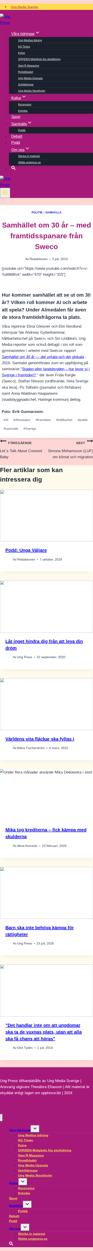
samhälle (11, 428)
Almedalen (22, 420)
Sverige (29, 428)
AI (6, 420)
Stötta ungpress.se (29, 162)
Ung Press (24, 657)
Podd (15, 142)
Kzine (21, 53)
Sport (15, 117)
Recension (24, 104)
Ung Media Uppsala (30, 78)
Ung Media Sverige (24, 7)
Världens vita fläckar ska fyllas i (39, 738)
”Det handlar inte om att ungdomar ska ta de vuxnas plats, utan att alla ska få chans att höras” (43, 1032)
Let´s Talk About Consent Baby (21, 450)
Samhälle (53, 212)
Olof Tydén (25, 1047)
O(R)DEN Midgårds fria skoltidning (39, 59)
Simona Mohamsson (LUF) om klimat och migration (70, 450)
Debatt (16, 136)
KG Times (24, 46)
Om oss (15, 1228)
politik (83, 420)
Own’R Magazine (28, 65)
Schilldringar (26, 84)
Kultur (14, 1183)
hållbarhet (64, 420)
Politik (22, 130)
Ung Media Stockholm (31, 90)
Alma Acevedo (27, 846)
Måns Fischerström (31, 748)
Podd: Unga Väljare (26, 550)
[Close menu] (1, 1117)
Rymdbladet (25, 72)
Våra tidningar (20, 1130)
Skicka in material (29, 156)
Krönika (23, 110)
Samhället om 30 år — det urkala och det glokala (43, 357)
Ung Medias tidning (30, 40)
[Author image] (8, 559)
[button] (13, 168)
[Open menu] (5, 193)
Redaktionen (39, 259)
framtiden (43, 420)
